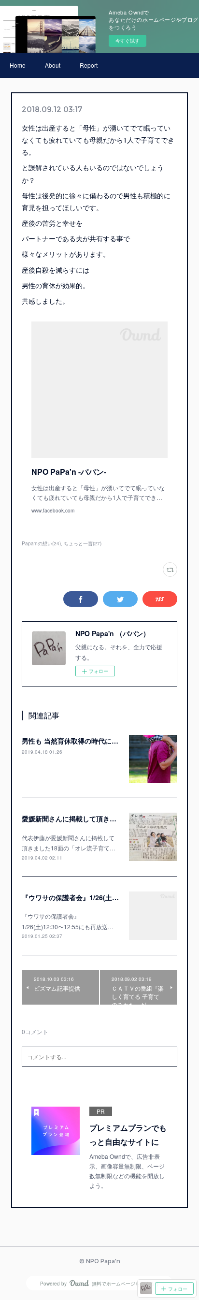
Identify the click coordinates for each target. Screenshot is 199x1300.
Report (89, 65)
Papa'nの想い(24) (41, 543)
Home (18, 65)
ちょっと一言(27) (82, 543)
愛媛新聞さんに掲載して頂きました (76, 818)
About (52, 65)
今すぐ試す (127, 40)
